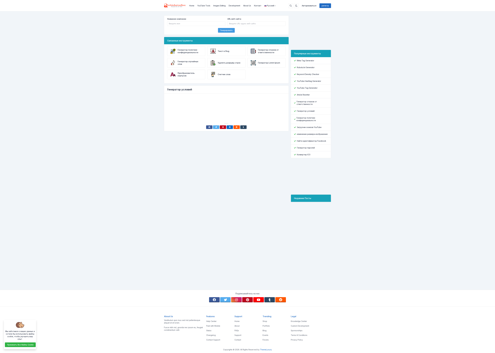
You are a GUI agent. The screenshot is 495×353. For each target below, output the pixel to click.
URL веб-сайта (234, 19)
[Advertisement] (226, 102)
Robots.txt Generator (306, 67)
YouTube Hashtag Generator (309, 81)
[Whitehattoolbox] (176, 6)
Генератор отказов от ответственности (307, 102)
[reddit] (280, 299)
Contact (237, 340)
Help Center (211, 321)
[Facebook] (209, 127)
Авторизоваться (309, 6)
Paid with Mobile (213, 326)
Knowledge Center (299, 321)
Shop (265, 321)
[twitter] (225, 299)
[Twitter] (216, 127)
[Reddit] (236, 127)
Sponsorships (296, 330)
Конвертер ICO (303, 154)
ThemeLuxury (266, 349)
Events (265, 335)
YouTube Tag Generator (307, 88)
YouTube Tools (203, 6)
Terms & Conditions (299, 335)
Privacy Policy (297, 340)
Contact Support (213, 340)
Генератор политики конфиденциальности (306, 119)
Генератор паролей (306, 148)
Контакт (257, 6)
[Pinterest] (223, 127)
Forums (266, 340)
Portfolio (266, 326)
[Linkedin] (230, 127)
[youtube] (258, 299)
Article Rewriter (303, 95)
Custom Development (300, 326)
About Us (247, 6)
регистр (325, 6)
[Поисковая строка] (290, 5)
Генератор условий (306, 111)
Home (191, 6)
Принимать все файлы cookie (20, 345)
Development (234, 6)
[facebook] (214, 299)
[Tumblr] (243, 127)
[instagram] (236, 299)
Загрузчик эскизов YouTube (309, 127)
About (237, 326)
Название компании (176, 19)
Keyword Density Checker (308, 74)
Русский (270, 6)
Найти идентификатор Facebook (311, 141)
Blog (264, 330)
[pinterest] (247, 299)
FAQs (236, 330)
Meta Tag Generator (305, 60)
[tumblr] (269, 299)
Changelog (211, 335)
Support (237, 335)
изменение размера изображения (312, 134)
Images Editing (219, 6)
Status (208, 330)
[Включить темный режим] (296, 5)
